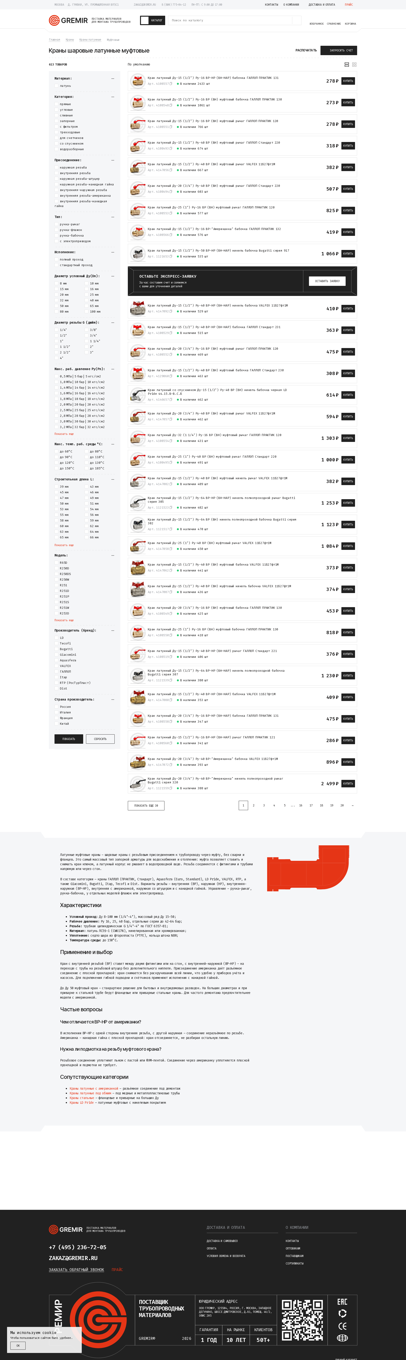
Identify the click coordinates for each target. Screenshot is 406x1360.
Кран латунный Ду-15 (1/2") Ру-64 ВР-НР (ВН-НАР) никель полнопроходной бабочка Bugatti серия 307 (216, 672)
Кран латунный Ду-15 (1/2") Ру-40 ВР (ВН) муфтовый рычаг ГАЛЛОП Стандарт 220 (214, 143)
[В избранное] (309, 81)
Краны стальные (82, 1098)
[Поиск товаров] (297, 20)
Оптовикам (293, 1248)
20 (342, 805)
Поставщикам (294, 1256)
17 (311, 805)
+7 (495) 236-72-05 (77, 1247)
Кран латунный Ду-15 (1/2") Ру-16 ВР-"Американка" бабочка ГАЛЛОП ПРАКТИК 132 (214, 229)
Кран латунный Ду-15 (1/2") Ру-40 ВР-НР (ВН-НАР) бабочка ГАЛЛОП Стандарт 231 (214, 327)
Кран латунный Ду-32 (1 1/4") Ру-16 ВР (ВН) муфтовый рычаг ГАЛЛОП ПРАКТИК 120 (214, 435)
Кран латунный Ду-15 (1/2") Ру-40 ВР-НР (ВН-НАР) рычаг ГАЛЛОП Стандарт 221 (212, 651)
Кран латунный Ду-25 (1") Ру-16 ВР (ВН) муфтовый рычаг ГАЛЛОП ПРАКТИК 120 (211, 207)
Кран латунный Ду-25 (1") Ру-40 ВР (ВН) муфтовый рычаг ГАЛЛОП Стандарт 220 (212, 457)
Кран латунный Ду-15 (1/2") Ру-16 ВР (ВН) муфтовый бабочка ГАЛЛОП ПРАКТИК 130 (215, 99)
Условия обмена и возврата (226, 1256)
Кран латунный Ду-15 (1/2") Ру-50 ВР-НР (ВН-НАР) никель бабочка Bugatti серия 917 (218, 251)
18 (321, 805)
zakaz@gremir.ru (145, 5)
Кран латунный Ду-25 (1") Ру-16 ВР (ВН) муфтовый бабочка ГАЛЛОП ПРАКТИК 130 (213, 629)
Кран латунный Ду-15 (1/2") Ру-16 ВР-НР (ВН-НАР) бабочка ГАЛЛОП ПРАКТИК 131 (213, 78)
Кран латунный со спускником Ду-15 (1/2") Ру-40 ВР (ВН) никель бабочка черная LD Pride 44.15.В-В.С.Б (217, 392)
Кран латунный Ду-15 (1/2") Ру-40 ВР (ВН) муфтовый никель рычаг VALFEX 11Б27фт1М (217, 478)
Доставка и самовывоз (222, 1241)
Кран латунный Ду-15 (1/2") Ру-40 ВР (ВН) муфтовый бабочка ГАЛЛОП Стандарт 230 (216, 370)
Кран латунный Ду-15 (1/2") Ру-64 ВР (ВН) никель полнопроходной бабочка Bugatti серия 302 (222, 521)
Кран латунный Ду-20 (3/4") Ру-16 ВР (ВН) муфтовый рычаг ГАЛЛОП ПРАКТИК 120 (213, 349)
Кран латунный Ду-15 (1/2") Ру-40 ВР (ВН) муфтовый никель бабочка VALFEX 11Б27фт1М (219, 586)
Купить (348, 81)
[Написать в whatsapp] (131, 1247)
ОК (18, 1346)
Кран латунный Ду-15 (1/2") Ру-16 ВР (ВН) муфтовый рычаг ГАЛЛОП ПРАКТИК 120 (213, 121)
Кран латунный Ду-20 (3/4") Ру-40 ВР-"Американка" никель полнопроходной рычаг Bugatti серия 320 (215, 780)
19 (331, 805)
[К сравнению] (300, 81)
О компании (297, 1227)
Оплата (211, 1248)
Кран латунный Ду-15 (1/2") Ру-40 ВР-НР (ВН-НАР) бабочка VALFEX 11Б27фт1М (212, 694)
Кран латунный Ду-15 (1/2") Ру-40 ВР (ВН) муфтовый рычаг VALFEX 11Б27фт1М (211, 164)
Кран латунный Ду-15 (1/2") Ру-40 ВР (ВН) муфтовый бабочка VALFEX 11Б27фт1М (213, 565)
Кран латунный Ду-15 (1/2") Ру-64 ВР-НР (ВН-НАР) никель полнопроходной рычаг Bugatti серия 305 (221, 500)
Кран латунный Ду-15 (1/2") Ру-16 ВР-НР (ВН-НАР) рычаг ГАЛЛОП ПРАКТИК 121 (211, 737)
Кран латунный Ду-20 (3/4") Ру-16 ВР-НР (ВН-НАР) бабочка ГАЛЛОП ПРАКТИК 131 (213, 716)
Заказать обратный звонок (76, 1269)
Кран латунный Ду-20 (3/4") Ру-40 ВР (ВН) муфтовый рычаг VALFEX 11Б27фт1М (211, 413)
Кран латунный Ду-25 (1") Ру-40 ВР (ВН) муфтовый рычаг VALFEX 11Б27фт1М (209, 543)
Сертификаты (294, 1263)
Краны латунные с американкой (94, 1088)
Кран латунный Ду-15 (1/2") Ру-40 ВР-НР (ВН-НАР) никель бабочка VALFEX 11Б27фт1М (218, 305)
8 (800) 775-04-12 (174, 5)
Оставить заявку (327, 281)
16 (300, 805)
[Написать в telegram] (120, 1247)
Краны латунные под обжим (90, 1093)
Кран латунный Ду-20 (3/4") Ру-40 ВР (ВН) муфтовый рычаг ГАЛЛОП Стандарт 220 (214, 186)
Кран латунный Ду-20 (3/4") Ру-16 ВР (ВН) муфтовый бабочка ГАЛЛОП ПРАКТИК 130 (215, 608)
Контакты (292, 1241)
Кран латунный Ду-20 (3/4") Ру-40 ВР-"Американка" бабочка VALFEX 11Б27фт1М (213, 759)
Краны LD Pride (82, 1102)
